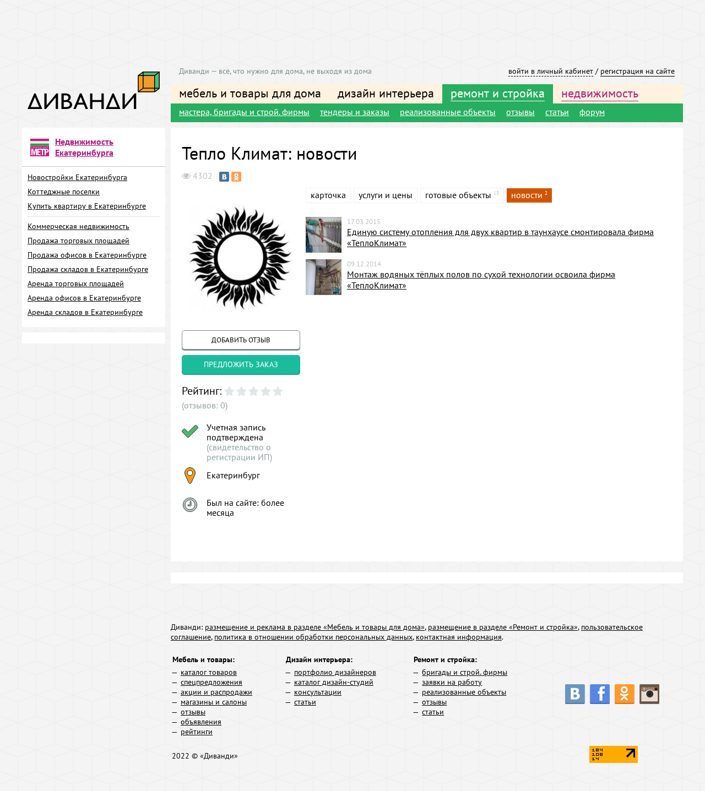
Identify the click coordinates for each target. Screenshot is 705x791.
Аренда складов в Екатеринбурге (85, 312)
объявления (201, 722)
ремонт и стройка (498, 93)
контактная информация (459, 637)
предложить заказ (241, 364)
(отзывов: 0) (204, 405)
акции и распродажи (216, 692)
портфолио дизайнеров (335, 672)
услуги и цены (386, 194)
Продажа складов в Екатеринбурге (88, 269)
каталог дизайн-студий (333, 682)
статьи (557, 111)
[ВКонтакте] (224, 177)
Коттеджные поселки (64, 192)
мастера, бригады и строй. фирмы (244, 111)
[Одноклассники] (236, 177)
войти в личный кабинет (550, 71)
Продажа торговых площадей (78, 241)
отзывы (520, 111)
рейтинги (197, 732)
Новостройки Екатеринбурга (77, 177)
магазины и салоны (214, 702)
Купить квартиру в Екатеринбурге (87, 206)
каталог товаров (209, 672)
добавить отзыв (241, 340)
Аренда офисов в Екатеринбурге (84, 298)
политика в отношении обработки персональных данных (313, 637)
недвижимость (599, 93)
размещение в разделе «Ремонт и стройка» (503, 627)
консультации (317, 692)
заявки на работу (452, 682)
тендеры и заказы (354, 111)
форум (592, 111)
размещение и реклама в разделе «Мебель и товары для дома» (315, 627)
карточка (328, 194)
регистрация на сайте (637, 71)
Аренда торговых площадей (76, 283)
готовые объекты (458, 194)
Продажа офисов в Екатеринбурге (87, 255)
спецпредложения (211, 682)
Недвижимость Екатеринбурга (84, 147)
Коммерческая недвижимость (78, 226)
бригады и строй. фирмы (464, 672)
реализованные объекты (448, 111)
